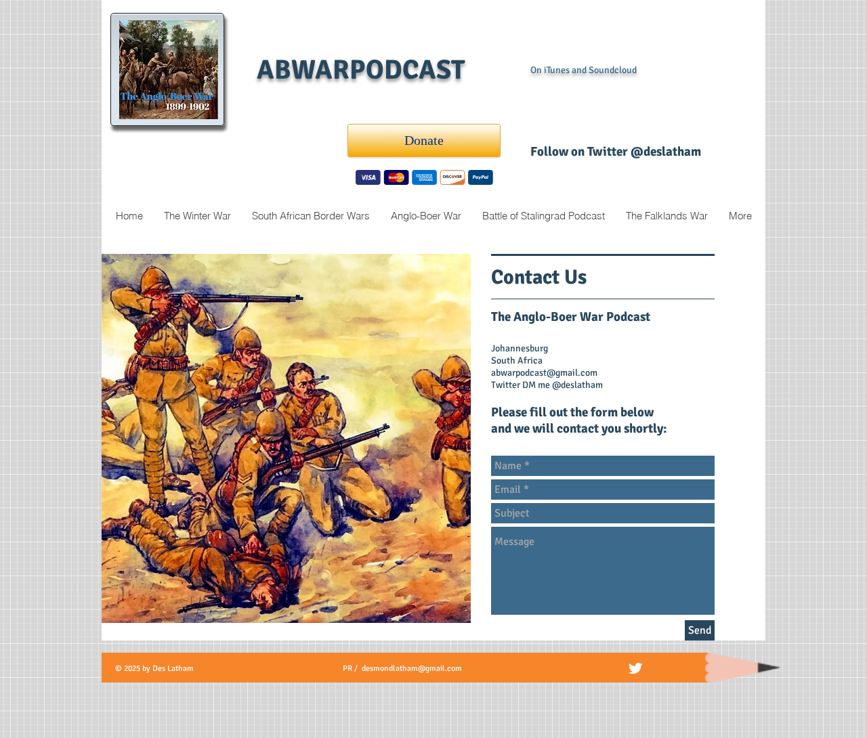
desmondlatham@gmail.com (412, 669)
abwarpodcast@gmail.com (544, 372)
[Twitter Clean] (635, 668)
